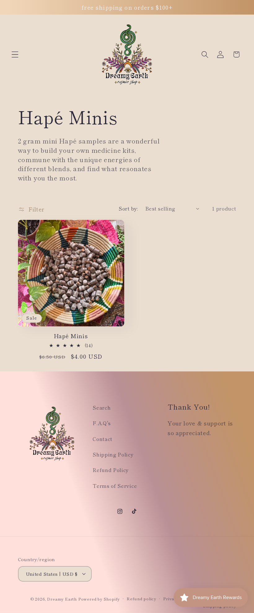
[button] (15, 54)
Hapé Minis (71, 335)
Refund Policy (111, 470)
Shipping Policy (113, 454)
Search (102, 407)
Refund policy (141, 599)
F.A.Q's (102, 423)
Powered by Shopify (99, 599)
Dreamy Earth (62, 599)
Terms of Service (115, 485)
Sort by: (128, 208)
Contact (102, 439)
